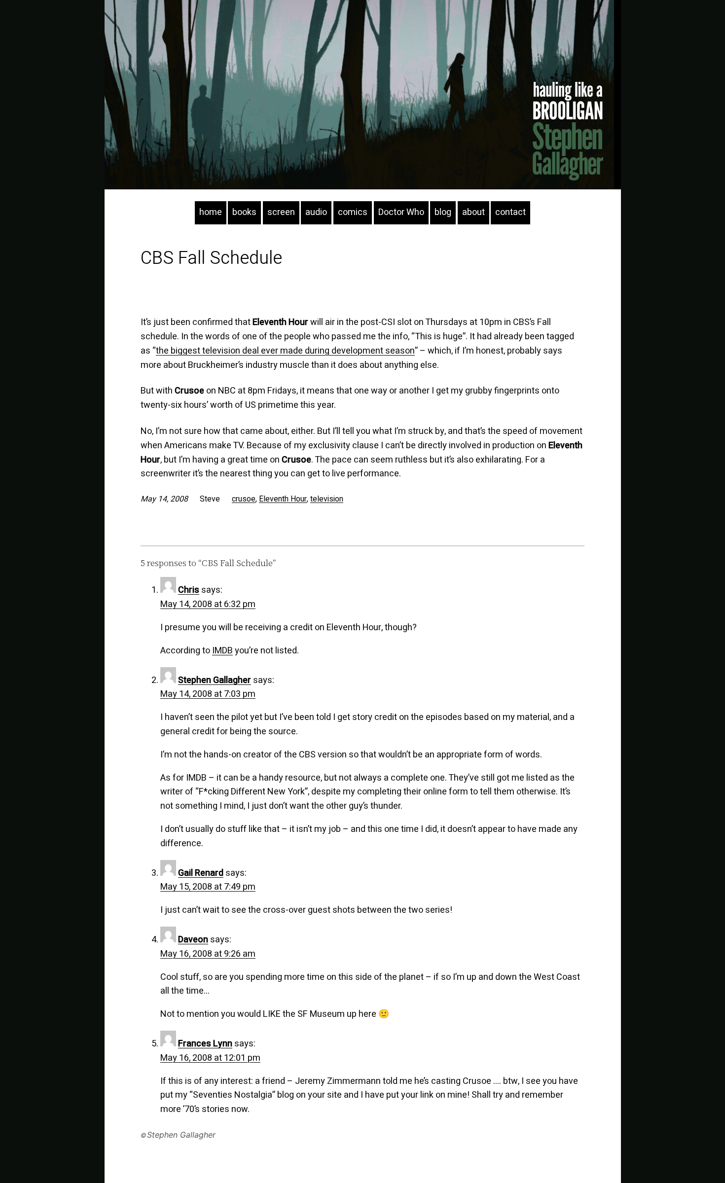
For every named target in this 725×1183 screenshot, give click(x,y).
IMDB (222, 650)
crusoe (243, 499)
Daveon (193, 939)
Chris (188, 590)
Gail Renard (200, 873)
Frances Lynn (205, 1043)
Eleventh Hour (283, 499)
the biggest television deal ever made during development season (285, 351)
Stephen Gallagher (214, 680)
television (326, 499)
